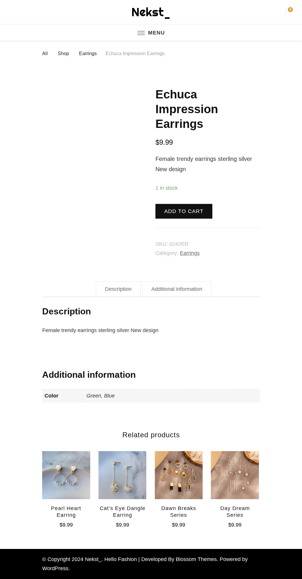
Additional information (176, 289)
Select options (178, 473)
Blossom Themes (196, 559)
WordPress (55, 568)
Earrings (190, 253)
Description (118, 289)
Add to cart (183, 211)
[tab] (118, 289)
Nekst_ (151, 12)
